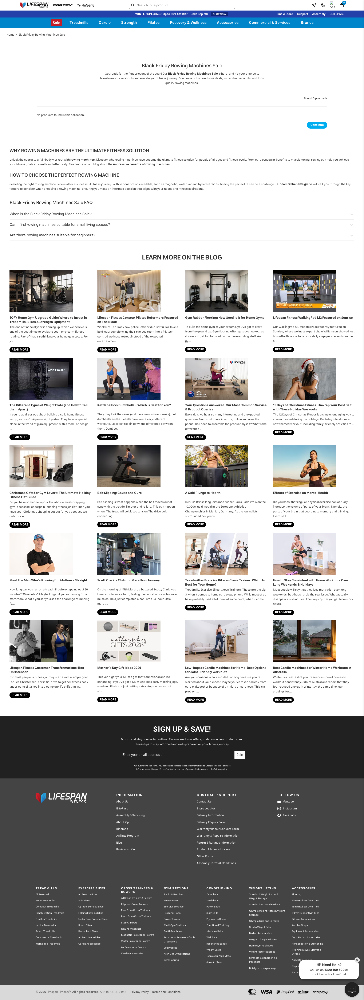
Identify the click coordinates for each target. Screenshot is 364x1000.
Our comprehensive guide (294, 184)
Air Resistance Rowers (133, 947)
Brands (307, 22)
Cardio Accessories (89, 944)
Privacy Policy (139, 992)
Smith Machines (173, 931)
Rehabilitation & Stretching (307, 944)
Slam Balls (212, 913)
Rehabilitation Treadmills (50, 913)
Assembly (318, 14)
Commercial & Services (269, 22)
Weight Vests (213, 950)
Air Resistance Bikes (89, 937)
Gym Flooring (171, 960)
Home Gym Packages (261, 946)
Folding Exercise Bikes (90, 913)
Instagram (290, 808)
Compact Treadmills (47, 907)
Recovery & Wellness (188, 22)
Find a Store (285, 14)
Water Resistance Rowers (135, 941)
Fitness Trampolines (303, 919)
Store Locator (206, 808)
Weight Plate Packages (262, 952)
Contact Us (204, 801)
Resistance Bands (216, 944)
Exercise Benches (173, 907)
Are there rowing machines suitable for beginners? (52, 235)
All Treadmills (43, 894)
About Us (122, 801)
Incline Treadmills (46, 925)
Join (240, 755)
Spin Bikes (84, 901)
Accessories (227, 22)
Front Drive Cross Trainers (136, 916)
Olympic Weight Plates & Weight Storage (267, 913)
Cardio (105, 22)
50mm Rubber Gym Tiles (305, 913)
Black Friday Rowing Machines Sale (193, 73)
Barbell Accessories (260, 933)
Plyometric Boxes (216, 919)
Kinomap (122, 829)
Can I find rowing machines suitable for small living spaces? (60, 225)
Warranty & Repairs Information (218, 835)
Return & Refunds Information (216, 842)
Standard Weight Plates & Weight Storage (263, 896)
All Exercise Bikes (87, 894)
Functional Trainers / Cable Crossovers (179, 939)
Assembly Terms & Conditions (216, 863)
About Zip (122, 822)
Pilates (153, 22)
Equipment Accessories (305, 931)
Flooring (296, 894)
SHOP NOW (219, 14)
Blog (119, 842)
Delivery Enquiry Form (211, 822)
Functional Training (217, 925)
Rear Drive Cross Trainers (135, 910)
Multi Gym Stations (175, 925)
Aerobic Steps (214, 962)
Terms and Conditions (166, 992)
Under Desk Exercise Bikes (92, 919)
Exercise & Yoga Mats (218, 956)
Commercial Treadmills (49, 937)
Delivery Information (210, 815)
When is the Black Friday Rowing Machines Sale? (51, 214)
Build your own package (262, 968)
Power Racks (171, 901)
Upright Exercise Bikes (90, 907)
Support (302, 14)
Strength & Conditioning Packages (263, 960)
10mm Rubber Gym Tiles (305, 901)
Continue (317, 125)
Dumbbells (212, 894)
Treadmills (79, 22)
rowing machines (82, 159)
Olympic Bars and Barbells (264, 921)
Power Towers (172, 919)
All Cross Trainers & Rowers (136, 898)
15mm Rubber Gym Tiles (305, 907)
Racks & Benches (173, 894)
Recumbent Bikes (88, 931)
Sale (56, 23)
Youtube (288, 801)
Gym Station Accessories (306, 937)
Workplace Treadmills (48, 944)
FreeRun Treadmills (46, 919)
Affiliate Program (127, 835)
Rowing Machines (131, 929)
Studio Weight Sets (260, 927)
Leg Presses (170, 948)
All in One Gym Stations (177, 954)
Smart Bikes (85, 925)
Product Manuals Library (213, 849)
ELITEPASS (337, 14)
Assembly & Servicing (130, 815)
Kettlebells (212, 901)
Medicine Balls (214, 931)
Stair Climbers (129, 923)
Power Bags (213, 907)
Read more (20, 349)
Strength (129, 22)
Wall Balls (211, 937)
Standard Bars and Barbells (264, 905)
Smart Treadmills (45, 931)
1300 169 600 (334, 970)
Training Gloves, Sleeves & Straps (306, 952)
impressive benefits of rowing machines (141, 164)
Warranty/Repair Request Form (218, 829)
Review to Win (125, 849)
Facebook (289, 815)
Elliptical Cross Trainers (134, 904)
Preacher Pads (172, 913)
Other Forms (205, 856)
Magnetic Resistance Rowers (137, 935)
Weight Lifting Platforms (263, 940)
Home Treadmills (45, 901)
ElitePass (122, 808)
